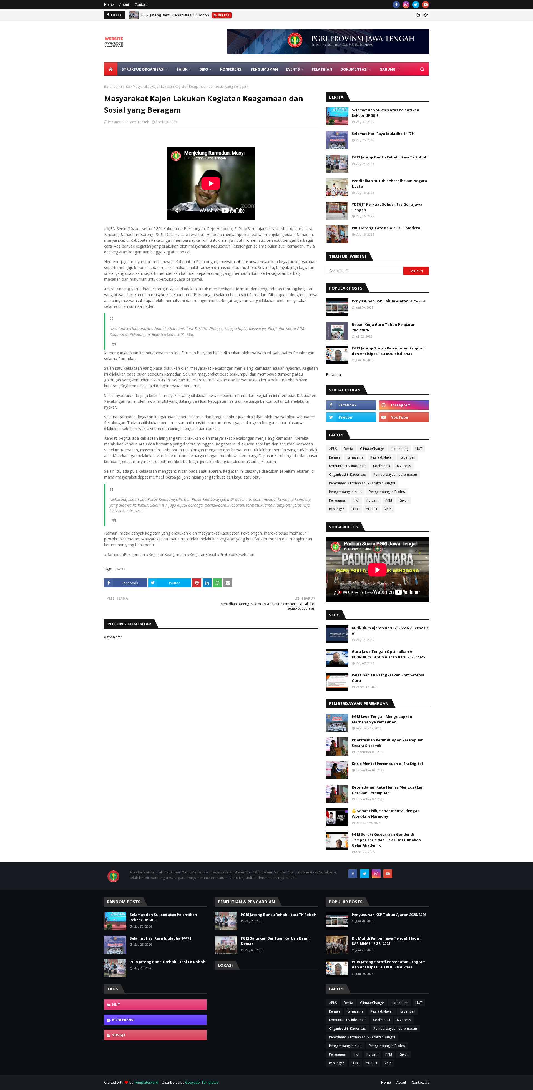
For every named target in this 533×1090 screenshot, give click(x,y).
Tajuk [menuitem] (181, 69)
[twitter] (415, 4)
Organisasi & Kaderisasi (347, 474)
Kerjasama (355, 457)
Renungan (337, 509)
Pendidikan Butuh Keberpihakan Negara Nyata (389, 183)
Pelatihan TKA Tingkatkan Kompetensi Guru (388, 678)
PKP (356, 500)
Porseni (372, 500)
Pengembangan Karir (345, 491)
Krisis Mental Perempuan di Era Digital (387, 763)
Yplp (388, 509)
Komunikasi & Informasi (347, 466)
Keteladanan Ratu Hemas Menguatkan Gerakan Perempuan (388, 790)
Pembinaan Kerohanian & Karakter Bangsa (362, 483)
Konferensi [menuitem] (231, 69)
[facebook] (396, 4)
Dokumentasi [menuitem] (354, 69)
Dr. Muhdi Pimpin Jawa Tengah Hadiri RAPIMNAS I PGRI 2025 (386, 941)
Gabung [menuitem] (387, 69)
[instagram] (406, 4)
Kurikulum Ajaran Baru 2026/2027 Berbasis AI (390, 630)
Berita (125, 86)
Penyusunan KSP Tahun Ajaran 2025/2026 (389, 300)
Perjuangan (338, 500)
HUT (418, 448)
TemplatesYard (146, 1082)
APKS (333, 448)
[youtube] (425, 4)
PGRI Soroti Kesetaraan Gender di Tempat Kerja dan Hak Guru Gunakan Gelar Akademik (386, 840)
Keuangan (407, 457)
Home (109, 4)
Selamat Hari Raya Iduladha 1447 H (383, 133)
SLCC (355, 509)
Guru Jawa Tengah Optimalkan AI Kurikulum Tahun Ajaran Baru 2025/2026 (388, 654)
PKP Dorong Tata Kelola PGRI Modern (386, 227)
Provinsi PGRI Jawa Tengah (128, 122)
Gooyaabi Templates (201, 1082)
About (124, 4)
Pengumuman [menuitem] (264, 69)
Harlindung (399, 448)
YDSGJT (372, 509)
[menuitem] (110, 69)
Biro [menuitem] (203, 69)
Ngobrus (404, 466)
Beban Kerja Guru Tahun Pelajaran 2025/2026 (384, 327)
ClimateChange (372, 448)
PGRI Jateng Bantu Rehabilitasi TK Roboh (175, 14)
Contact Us (420, 1082)
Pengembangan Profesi (387, 491)
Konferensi (381, 466)
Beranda (111, 86)
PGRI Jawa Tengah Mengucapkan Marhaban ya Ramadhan (382, 719)
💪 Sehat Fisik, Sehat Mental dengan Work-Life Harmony (386, 813)
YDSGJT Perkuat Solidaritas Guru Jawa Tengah (387, 207)
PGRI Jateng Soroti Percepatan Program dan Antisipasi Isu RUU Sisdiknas (389, 351)
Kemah (334, 457)
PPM (388, 500)
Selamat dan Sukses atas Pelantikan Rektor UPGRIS (385, 112)
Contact (141, 4)
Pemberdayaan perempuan (395, 474)
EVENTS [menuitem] (293, 69)
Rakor (403, 500)
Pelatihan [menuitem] (322, 69)
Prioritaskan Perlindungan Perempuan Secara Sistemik (388, 742)
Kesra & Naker (381, 457)
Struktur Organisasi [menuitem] (143, 69)
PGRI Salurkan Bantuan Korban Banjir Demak (275, 941)
